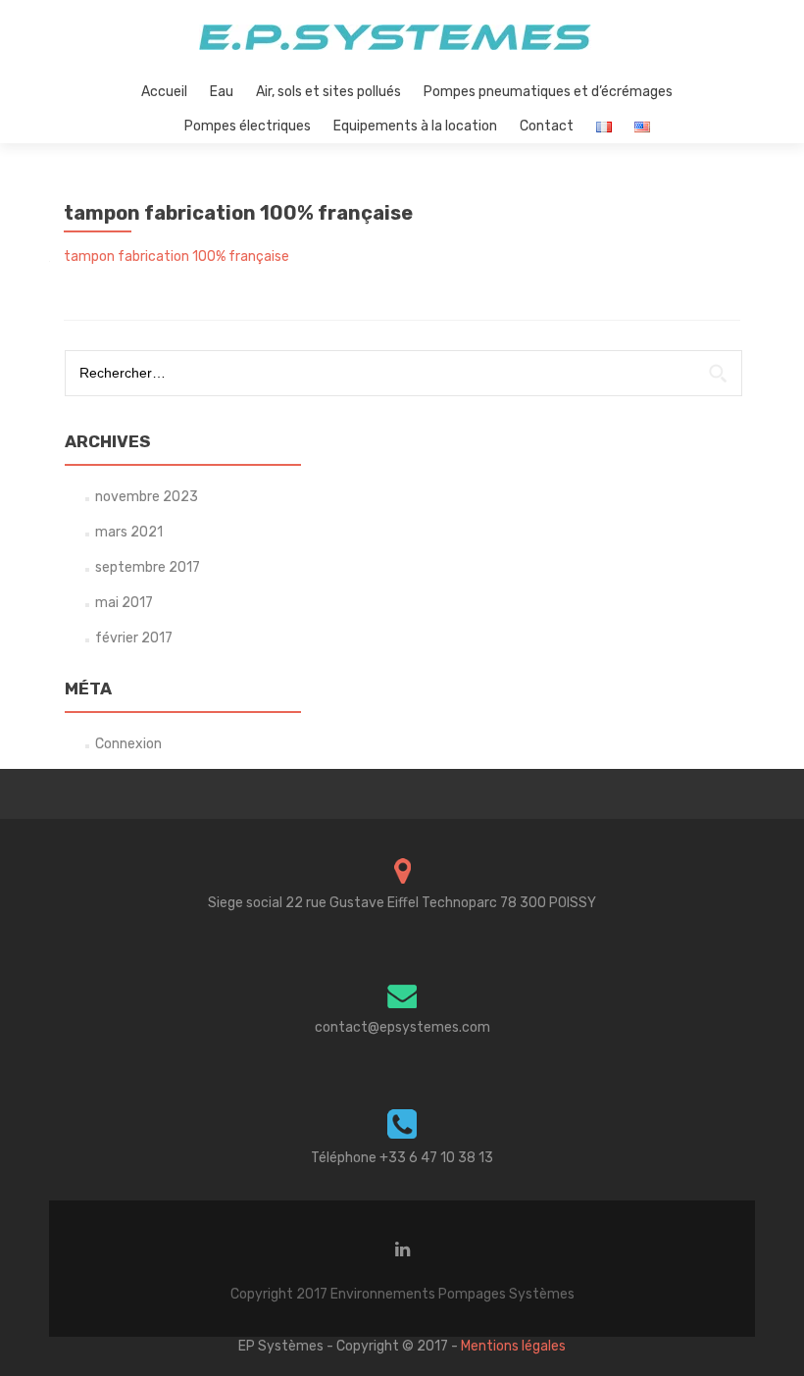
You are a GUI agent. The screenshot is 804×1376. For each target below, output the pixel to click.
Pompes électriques (247, 126)
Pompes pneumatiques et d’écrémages (548, 91)
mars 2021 (129, 532)
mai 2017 (124, 602)
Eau (221, 91)
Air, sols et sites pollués (328, 91)
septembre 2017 (147, 567)
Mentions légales (513, 1346)
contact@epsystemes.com (402, 1027)
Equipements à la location (415, 126)
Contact (547, 126)
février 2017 (134, 638)
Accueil (164, 91)
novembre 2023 (146, 496)
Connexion (128, 744)
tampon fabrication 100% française (176, 256)
